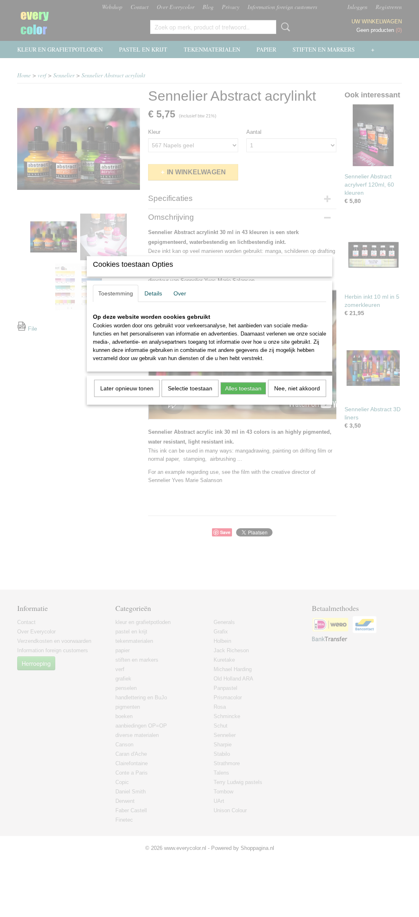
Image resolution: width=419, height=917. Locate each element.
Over (179, 293)
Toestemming (115, 293)
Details (153, 293)
